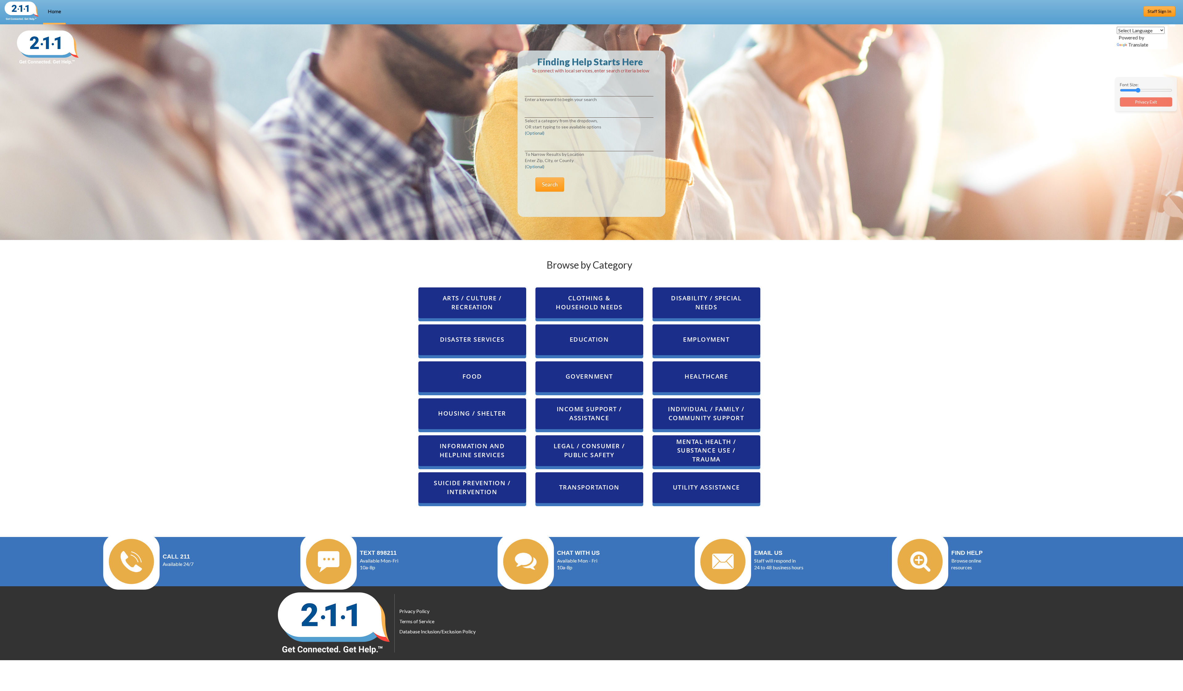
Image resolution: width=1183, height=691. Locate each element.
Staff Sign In (1159, 11)
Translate (1138, 44)
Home (54, 11)
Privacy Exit (1146, 101)
